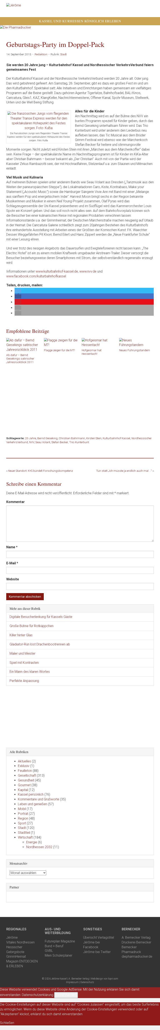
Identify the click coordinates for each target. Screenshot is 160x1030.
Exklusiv (23, 766)
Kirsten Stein (93, 438)
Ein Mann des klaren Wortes (30, 672)
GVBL (49, 951)
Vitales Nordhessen (20, 942)
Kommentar (15, 502)
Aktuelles (24, 761)
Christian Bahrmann (72, 438)
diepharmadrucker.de (137, 956)
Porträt (23, 814)
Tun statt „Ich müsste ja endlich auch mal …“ (124, 470)
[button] (18, 291)
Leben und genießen (32, 804)
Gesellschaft (27, 775)
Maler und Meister (22, 653)
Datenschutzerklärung (37, 995)
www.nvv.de (87, 271)
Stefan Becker (59, 442)
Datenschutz (87, 982)
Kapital (23, 790)
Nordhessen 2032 (39, 847)
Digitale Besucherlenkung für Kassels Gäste (41, 617)
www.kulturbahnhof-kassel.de (57, 271)
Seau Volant (42, 442)
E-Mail (12, 563)
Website (12, 579)
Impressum (72, 982)
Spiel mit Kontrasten (24, 663)
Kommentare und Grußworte (38, 799)
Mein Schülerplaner (58, 955)
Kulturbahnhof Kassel (116, 438)
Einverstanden (66, 995)
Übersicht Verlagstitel (98, 937)
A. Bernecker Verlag (136, 937)
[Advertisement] (80, 398)
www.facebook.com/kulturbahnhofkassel (36, 276)
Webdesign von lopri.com (104, 978)
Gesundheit (26, 780)
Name (12, 547)
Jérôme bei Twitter (97, 952)
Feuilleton (25, 771)
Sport (22, 823)
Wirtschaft (25, 837)
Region (23, 818)
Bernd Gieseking (47, 438)
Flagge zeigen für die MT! (59, 350)
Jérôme (12, 937)
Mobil (22, 809)
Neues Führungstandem (134, 350)
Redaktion (41, 54)
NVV (31, 442)
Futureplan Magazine (60, 941)
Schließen (7, 1023)
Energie (31, 842)
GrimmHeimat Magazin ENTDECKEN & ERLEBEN (22, 961)
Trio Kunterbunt (79, 442)
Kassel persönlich (31, 794)
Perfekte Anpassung (24, 681)
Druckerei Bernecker (136, 942)
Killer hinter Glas (21, 635)
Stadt (63, 54)
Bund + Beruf (54, 946)
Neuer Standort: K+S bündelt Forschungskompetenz (40, 470)
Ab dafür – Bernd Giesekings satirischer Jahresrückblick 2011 (20, 358)
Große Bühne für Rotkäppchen (32, 626)
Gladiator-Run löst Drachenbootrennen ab (40, 644)
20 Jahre (30, 438)
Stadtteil (24, 833)
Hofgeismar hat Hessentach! (91, 351)
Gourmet (24, 785)
